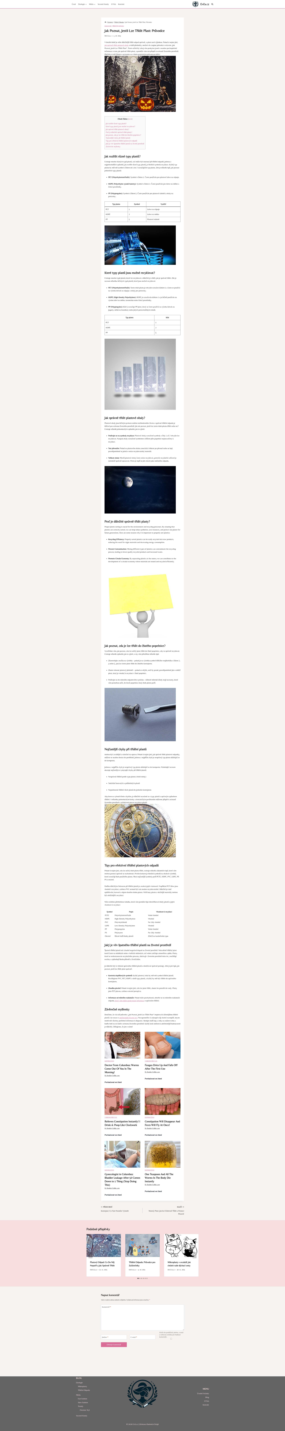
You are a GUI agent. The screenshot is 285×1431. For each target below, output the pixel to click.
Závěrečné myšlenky (113, 147)
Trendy (80, 1406)
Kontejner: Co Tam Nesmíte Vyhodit (115, 1209)
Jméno (105, 1337)
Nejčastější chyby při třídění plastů (118, 138)
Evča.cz (109, 36)
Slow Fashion (83, 1402)
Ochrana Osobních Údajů (149, 1424)
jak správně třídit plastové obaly (117, 45)
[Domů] (105, 22)
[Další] (194, 1255)
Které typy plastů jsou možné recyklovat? (120, 126)
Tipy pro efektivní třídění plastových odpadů (121, 141)
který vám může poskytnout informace (129, 1001)
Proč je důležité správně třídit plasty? (119, 132)
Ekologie (108, 26)
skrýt (130, 119)
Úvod (74, 4)
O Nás (113, 4)
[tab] (138, 1278)
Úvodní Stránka (203, 1393)
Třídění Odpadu (118, 26)
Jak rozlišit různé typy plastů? (116, 124)
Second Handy (103, 4)
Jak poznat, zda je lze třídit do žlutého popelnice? (123, 135)
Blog (207, 1397)
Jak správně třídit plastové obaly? (117, 129)
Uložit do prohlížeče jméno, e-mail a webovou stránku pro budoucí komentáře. (171, 1334)
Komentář (106, 1307)
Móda (78, 1395)
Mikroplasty (82, 1386)
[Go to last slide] (91, 1255)
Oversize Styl (85, 1410)
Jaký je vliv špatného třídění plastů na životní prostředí (125, 144)
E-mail (134, 1337)
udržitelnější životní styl (128, 1018)
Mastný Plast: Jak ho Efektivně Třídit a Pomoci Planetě (166, 1210)
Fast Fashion (82, 1399)
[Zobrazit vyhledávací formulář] (212, 4)
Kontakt (121, 4)
